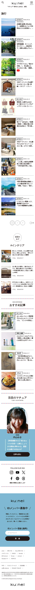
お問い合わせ (5, 568)
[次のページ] (32, 223)
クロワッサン (5, 553)
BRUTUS (9, 551)
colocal (20, 556)
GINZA (14, 553)
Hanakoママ (5, 558)
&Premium (5, 556)
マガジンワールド (12, 565)
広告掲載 (22, 565)
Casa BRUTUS (19, 551)
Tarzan (13, 556)
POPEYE (13, 558)
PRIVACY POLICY (16, 568)
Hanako (21, 553)
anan (3, 551)
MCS (3, 565)
